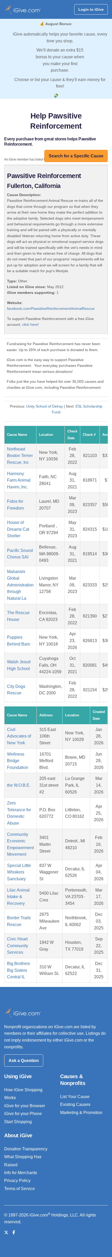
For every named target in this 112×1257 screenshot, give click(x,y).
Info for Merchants (20, 1172)
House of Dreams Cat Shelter (18, 529)
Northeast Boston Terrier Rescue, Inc (20, 456)
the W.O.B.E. (18, 785)
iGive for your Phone (23, 1113)
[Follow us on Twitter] (6, 1232)
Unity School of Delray (44, 406)
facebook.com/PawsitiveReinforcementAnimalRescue (51, 308)
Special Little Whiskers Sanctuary (19, 872)
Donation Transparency (25, 1149)
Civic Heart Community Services (17, 946)
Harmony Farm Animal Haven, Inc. (18, 480)
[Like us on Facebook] (14, 1232)
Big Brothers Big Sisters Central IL (18, 970)
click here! (30, 324)
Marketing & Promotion (81, 1112)
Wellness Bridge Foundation (17, 761)
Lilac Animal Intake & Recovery (18, 897)
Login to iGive (91, 9)
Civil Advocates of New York (19, 736)
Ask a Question (24, 1060)
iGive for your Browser (24, 1106)
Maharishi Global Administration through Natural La (20, 585)
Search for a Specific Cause (76, 156)
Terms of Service (19, 1188)
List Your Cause (75, 1096)
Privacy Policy (17, 1180)
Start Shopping (18, 1121)
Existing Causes (75, 1104)
